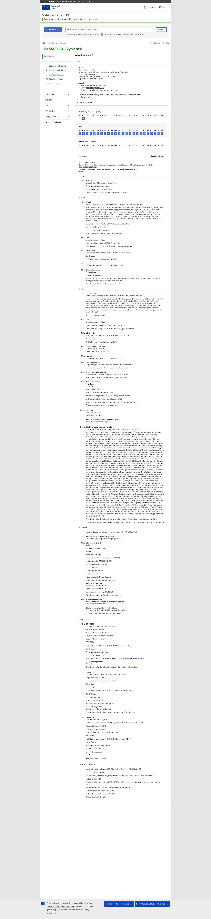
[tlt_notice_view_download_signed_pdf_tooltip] (83, 118)
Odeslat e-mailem (56, 79)
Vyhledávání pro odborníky (112, 34)
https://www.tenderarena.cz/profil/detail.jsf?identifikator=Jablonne (121, 658)
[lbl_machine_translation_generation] (99, 142)
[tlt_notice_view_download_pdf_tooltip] (80, 133)
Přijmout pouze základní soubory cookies (152, 904)
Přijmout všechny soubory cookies (119, 904)
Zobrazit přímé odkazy (57, 70)
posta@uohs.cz (97, 697)
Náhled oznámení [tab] (50, 56)
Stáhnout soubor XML (57, 66)
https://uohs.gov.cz (107, 704)
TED (43, 43)
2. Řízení (48, 100)
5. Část (48, 105)
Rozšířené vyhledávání (93, 34)
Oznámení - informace (54, 122)
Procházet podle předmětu (132, 34)
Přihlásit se (151, 7)
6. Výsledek (50, 111)
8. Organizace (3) (52, 117)
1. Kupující (49, 94)
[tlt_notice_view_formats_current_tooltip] (162, 156)
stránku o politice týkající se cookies (61, 906)
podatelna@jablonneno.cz (95, 88)
